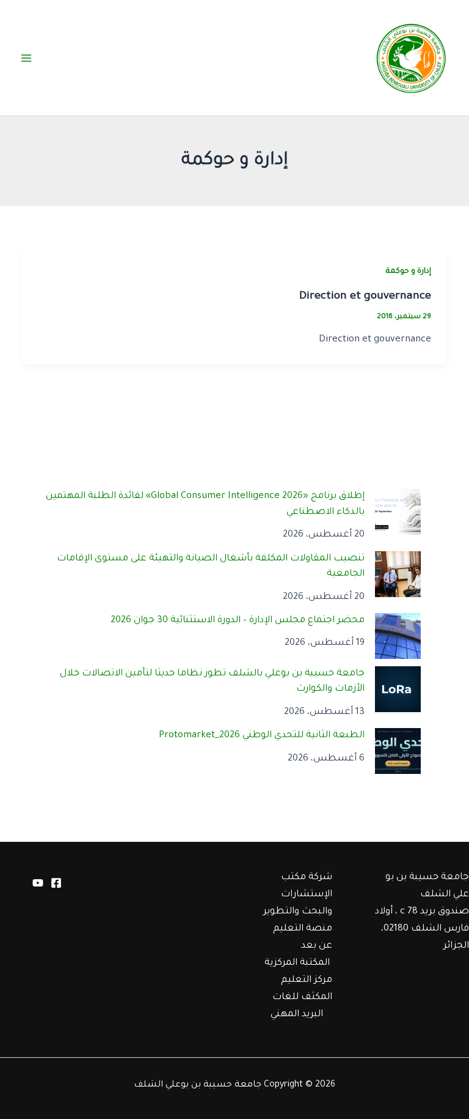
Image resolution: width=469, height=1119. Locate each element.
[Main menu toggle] (26, 58)
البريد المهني (297, 1014)
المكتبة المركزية (297, 963)
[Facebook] (56, 882)
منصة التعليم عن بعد (302, 937)
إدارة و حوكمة (408, 271)
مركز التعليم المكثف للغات (302, 989)
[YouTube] (37, 882)
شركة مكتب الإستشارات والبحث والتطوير (297, 894)
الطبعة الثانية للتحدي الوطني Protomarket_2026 (262, 736)
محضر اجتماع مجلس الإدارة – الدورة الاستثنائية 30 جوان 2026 (238, 620)
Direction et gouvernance (365, 297)
